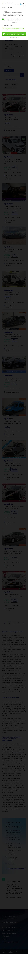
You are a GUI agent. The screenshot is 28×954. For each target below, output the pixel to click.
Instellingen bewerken (14, 37)
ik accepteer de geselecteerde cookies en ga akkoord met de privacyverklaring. (13, 34)
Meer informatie (14, 22)
